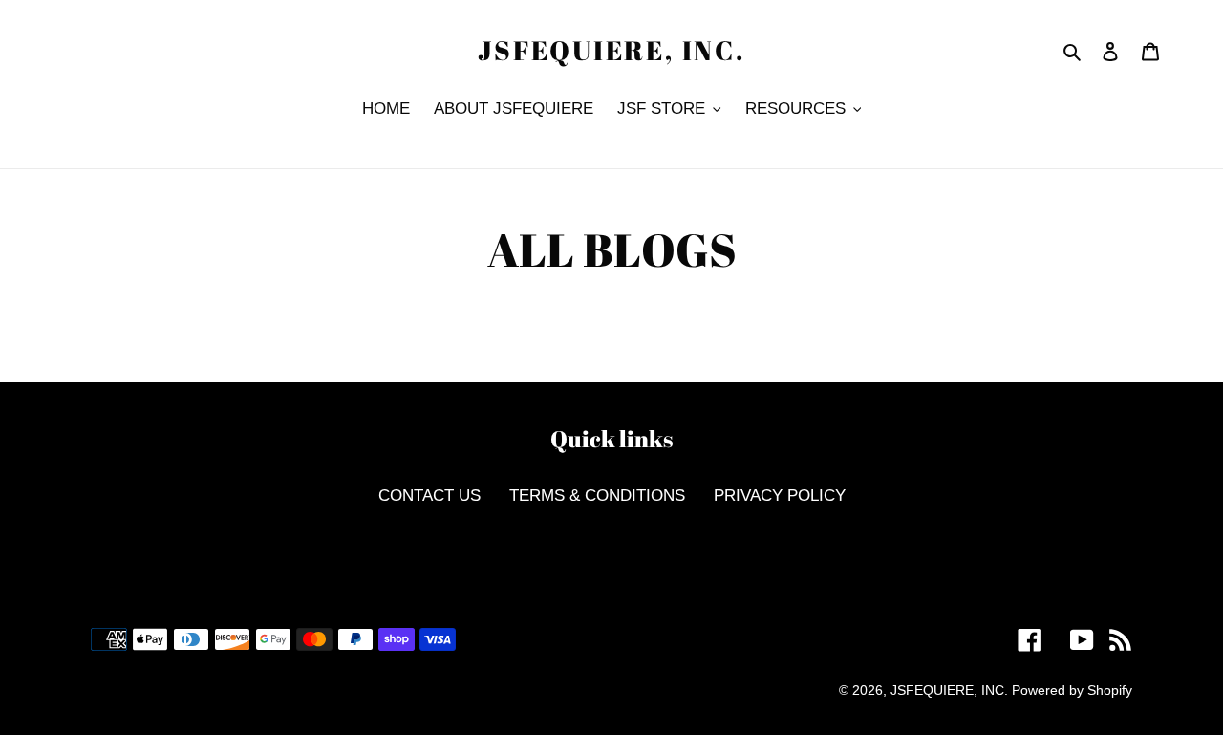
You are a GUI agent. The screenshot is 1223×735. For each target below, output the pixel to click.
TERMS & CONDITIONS (597, 495)
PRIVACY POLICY (780, 495)
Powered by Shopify (1072, 690)
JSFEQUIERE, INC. (611, 50)
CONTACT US (429, 495)
